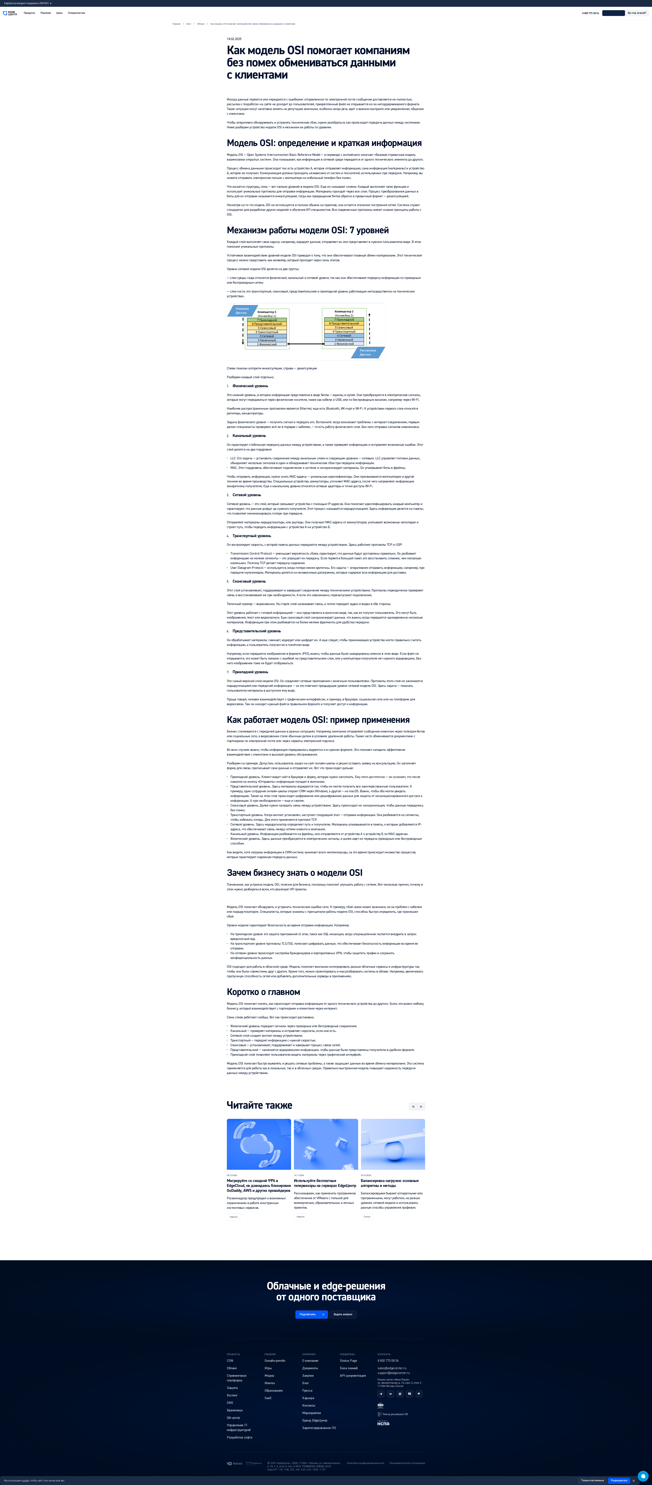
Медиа (269, 1375)
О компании (310, 1360)
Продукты (233, 1354)
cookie (25, 1480)
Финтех (270, 1383)
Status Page (348, 1360)
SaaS (268, 1398)
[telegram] (381, 1394)
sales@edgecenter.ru (392, 1368)
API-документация (353, 1375)
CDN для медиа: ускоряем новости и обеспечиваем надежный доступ (42, 3)
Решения (270, 1354)
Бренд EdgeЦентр (314, 1420)
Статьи (233, 1217)
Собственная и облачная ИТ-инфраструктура (318, 1183)
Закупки (307, 1375)
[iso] (380, 1405)
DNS (230, 1403)
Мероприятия (311, 1413)
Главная (176, 24)
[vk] (390, 1394)
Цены (59, 13)
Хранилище (235, 1410)
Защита (232, 1388)
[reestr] (393, 1414)
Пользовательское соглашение (407, 1463)
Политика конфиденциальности (365, 1463)
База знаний (349, 1368)
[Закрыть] (634, 1481)
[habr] (419, 1394)
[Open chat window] (643, 1476)
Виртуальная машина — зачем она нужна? (390, 1183)
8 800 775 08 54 (590, 13)
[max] (400, 1394)
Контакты (308, 1405)
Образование (274, 1390)
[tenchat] (409, 1394)
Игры (268, 1368)
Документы (310, 1368)
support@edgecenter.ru (394, 1373)
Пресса (307, 1390)
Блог (305, 1383)
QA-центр (233, 1417)
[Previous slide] (413, 1107)
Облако (232, 1368)
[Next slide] (421, 1107)
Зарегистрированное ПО (319, 1428)
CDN (230, 1360)
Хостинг (232, 1395)
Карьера (308, 1398)
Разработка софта (239, 1437)
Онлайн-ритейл (275, 1360)
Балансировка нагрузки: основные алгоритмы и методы (256, 1183)
